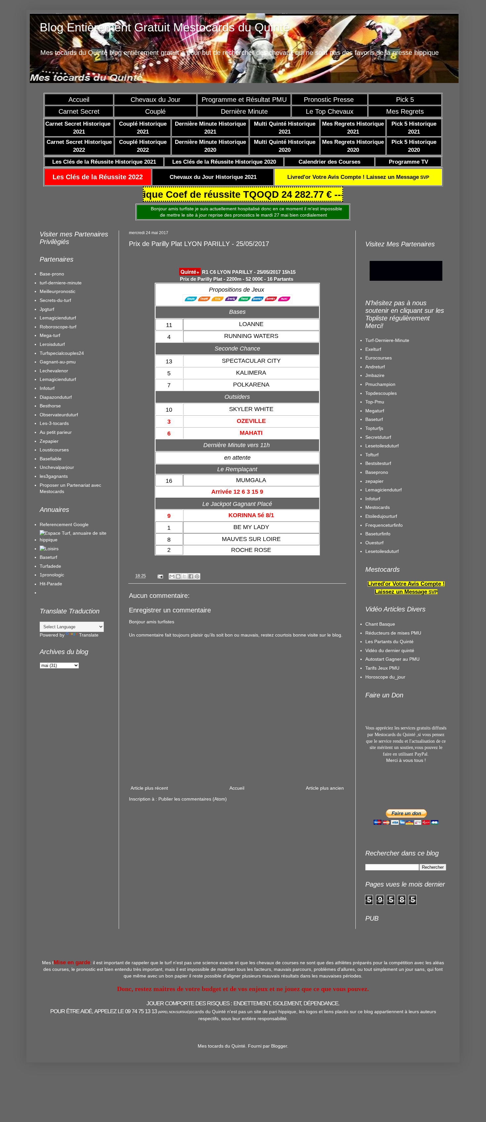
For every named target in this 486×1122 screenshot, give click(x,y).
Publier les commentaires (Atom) (192, 799)
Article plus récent (149, 788)
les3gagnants (54, 476)
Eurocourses (378, 357)
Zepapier (49, 441)
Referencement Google (64, 524)
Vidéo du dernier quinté (389, 650)
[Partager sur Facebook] (190, 576)
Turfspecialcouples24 (62, 353)
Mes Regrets (405, 111)
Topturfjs (374, 428)
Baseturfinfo (377, 533)
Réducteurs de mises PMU (393, 633)
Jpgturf (47, 309)
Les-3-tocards (54, 423)
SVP (358, 177)
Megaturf (374, 410)
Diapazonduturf (56, 397)
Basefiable (50, 458)
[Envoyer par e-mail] (172, 576)
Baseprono (376, 472)
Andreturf (375, 366)
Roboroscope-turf (58, 326)
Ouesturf (374, 542)
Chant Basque (380, 624)
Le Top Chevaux (329, 111)
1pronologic (52, 574)
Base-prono (52, 273)
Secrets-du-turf (55, 300)
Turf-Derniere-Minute (387, 340)
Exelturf (373, 349)
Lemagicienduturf (58, 317)
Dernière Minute (244, 111)
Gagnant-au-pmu (58, 361)
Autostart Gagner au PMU (392, 659)
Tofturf (372, 454)
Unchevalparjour (57, 467)
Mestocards (377, 507)
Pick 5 (405, 99)
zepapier (374, 481)
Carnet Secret (79, 111)
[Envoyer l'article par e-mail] (160, 576)
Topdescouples (381, 393)
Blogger (279, 1046)
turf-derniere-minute (61, 282)
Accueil (78, 99)
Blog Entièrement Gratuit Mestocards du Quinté (165, 27)
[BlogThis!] (178, 576)
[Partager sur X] (184, 576)
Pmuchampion (380, 384)
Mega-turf (50, 335)
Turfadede (50, 566)
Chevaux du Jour (156, 99)
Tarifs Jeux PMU (382, 668)
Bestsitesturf (378, 463)
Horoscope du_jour (385, 677)
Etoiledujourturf (381, 516)
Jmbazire (375, 375)
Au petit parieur (56, 432)
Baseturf (48, 557)
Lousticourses (54, 449)
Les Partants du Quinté (389, 641)
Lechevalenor (54, 370)
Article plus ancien (325, 788)
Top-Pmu (374, 401)
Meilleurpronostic (57, 291)
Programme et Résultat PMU (244, 99)
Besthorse (50, 405)
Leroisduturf (52, 344)
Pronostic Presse (330, 99)
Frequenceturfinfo (384, 525)
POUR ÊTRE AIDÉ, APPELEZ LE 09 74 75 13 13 (120, 1011)
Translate (89, 635)
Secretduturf (378, 437)
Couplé (155, 111)
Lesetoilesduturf (382, 445)
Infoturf (47, 388)
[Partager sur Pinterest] (197, 576)
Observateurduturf (59, 414)
